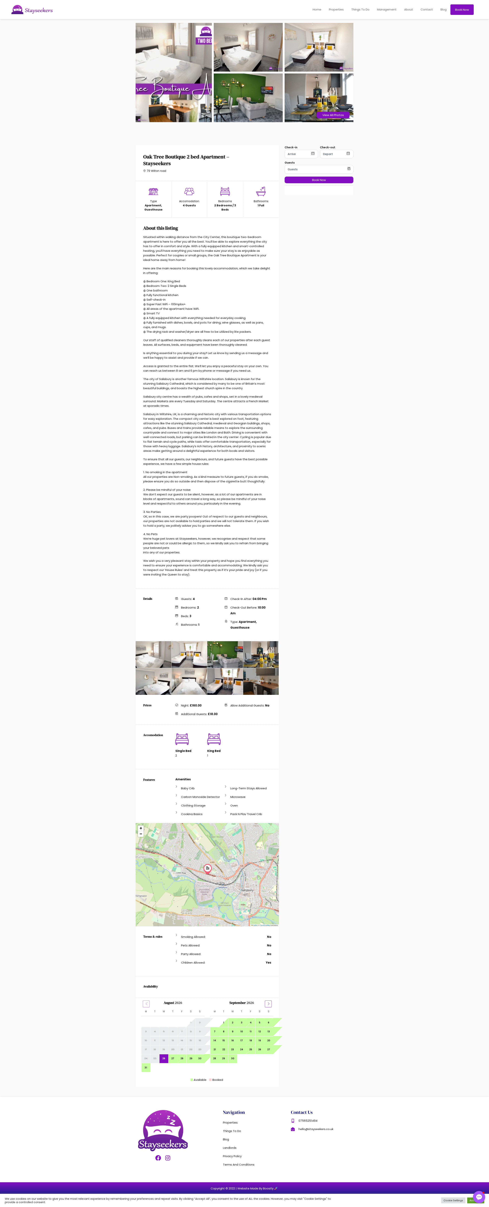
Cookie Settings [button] (453, 1200)
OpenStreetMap (265, 925)
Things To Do (360, 9)
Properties (336, 9)
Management (387, 9)
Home (317, 9)
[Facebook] (158, 1158)
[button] (207, 869)
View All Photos (333, 115)
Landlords (229, 1148)
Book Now (319, 180)
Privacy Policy (232, 1156)
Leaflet (255, 925)
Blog (443, 9)
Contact (427, 9)
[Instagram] (168, 1158)
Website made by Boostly (255, 1188)
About (408, 9)
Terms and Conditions (238, 1165)
